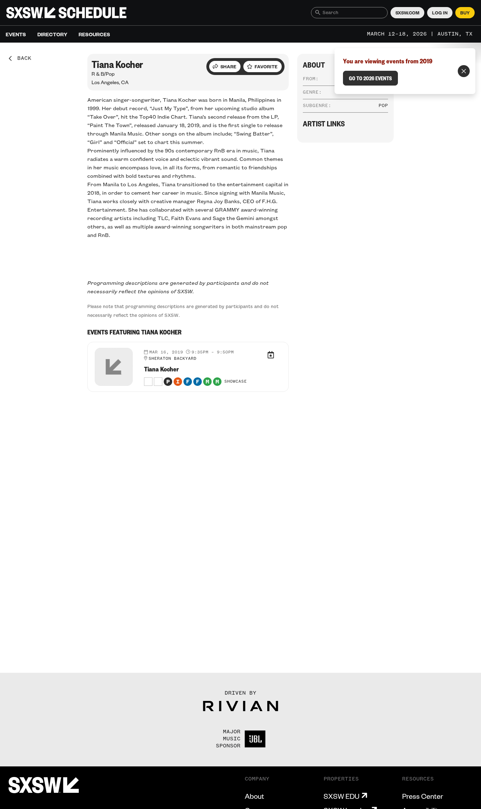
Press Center (422, 796)
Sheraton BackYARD (172, 359)
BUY (465, 12)
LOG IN (440, 12)
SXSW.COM (407, 12)
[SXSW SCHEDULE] (66, 12)
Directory (52, 34)
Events (16, 34)
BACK (21, 58)
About (254, 796)
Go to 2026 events (370, 78)
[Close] (464, 71)
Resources (94, 34)
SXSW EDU (342, 796)
